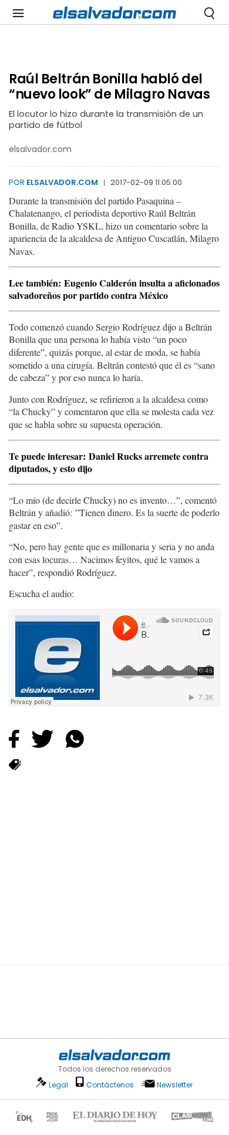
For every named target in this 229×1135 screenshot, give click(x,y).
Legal (58, 1085)
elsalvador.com (62, 182)
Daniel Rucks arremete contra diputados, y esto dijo (108, 462)
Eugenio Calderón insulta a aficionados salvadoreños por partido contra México (114, 289)
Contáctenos (110, 1085)
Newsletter (175, 1085)
